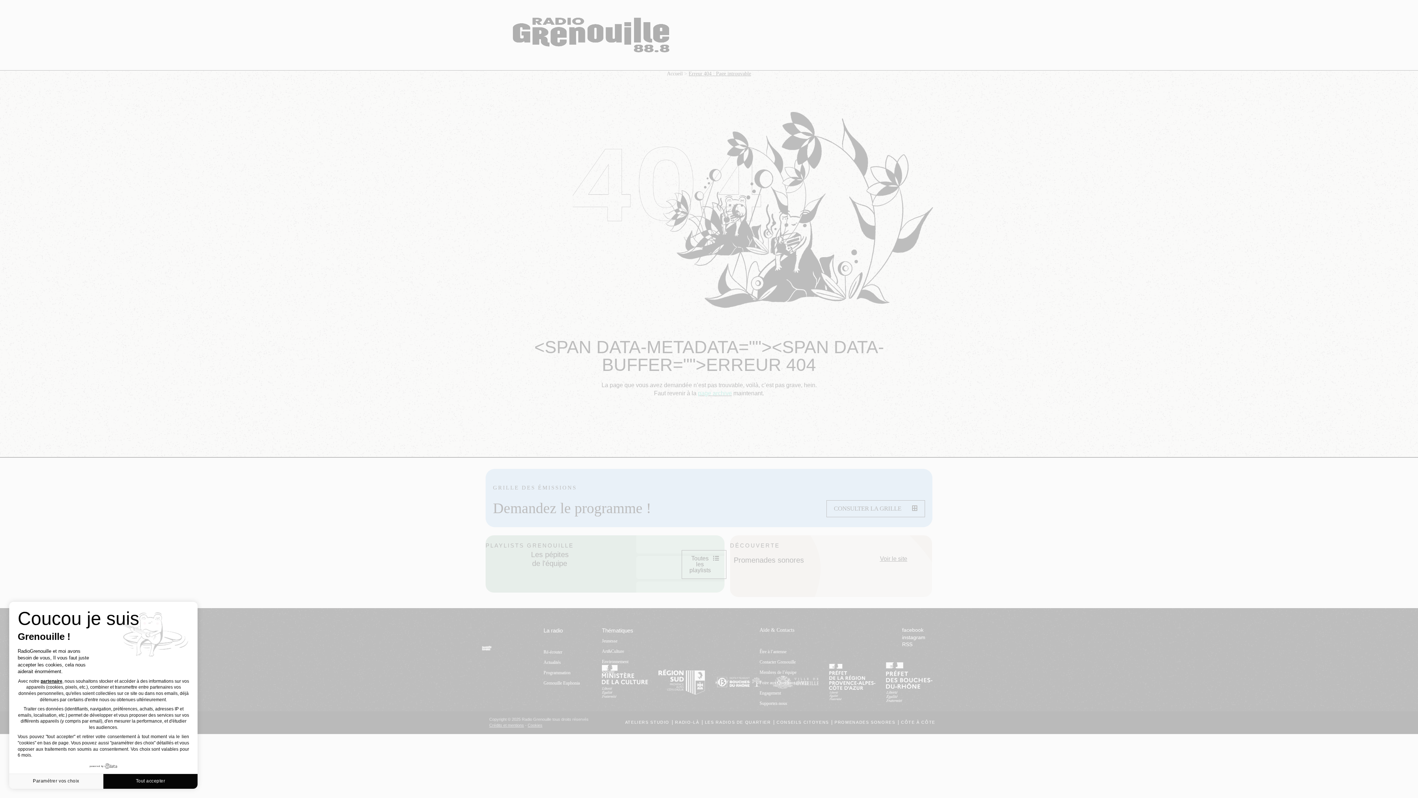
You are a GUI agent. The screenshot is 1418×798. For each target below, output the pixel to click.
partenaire (51, 681)
